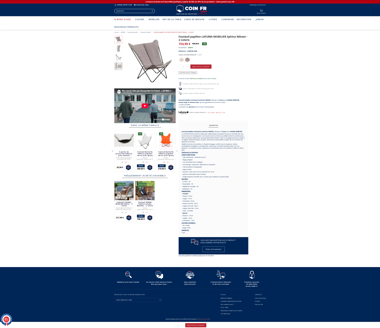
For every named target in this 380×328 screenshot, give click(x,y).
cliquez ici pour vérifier (203, 319)
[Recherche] (152, 11)
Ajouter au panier (200, 67)
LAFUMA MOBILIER (216, 112)
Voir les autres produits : (198, 112)
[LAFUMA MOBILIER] (184, 112)
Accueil (116, 32)
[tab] (213, 125)
